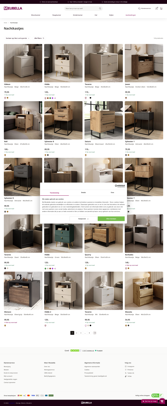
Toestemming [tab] (54, 192)
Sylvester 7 (130, 198)
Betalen (6, 370)
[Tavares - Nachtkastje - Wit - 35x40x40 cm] (103, 291)
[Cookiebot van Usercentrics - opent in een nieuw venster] (116, 186)
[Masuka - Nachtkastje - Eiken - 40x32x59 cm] (144, 291)
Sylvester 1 (130, 141)
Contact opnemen (9, 382)
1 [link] (72, 333)
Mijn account (8, 376)
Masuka (128, 312)
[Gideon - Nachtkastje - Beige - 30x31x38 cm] (23, 63)
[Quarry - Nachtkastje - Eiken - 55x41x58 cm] (103, 233)
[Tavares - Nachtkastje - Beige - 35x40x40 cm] (103, 63)
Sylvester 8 (49, 141)
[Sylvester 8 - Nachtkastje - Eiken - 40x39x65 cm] (63, 120)
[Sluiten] (137, 21)
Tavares (88, 84)
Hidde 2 (48, 312)
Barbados (129, 254)
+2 (55, 98)
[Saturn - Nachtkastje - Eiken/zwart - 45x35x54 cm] (103, 120)
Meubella (12, 403)
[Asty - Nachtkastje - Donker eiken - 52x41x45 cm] (63, 177)
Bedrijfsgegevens (49, 376)
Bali (5, 141)
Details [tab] (83, 192)
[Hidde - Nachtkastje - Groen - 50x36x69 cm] (63, 233)
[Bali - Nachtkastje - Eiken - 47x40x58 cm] (23, 120)
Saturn (88, 141)
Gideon (7, 84)
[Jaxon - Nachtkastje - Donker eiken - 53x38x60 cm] (144, 63)
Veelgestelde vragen (10, 379)
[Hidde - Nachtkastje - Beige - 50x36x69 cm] (63, 63)
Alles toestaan (111, 219)
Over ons (47, 366)
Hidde (47, 84)
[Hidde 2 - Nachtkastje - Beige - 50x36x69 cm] (63, 291)
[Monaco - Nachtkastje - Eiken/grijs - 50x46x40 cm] (23, 291)
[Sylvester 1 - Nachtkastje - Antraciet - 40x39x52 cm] (144, 120)
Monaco (7, 312)
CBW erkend (48, 373)
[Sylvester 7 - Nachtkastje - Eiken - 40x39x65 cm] (144, 177)
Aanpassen (82, 219)
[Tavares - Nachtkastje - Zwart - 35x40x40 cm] (23, 233)
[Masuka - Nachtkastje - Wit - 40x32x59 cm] (103, 177)
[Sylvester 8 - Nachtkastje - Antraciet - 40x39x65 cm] (23, 177)
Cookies (86, 370)
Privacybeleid (88, 373)
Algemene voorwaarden (92, 366)
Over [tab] (112, 192)
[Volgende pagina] (95, 333)
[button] (83, 8)
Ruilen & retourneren (11, 373)
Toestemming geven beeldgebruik (95, 376)
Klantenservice (146, 8)
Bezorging (7, 366)
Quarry (88, 254)
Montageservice (49, 370)
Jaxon (127, 84)
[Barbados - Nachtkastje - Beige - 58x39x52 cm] (144, 233)
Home (5, 23)
